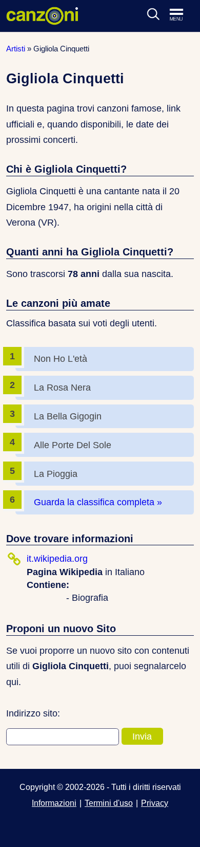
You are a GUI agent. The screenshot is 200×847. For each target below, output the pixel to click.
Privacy (154, 802)
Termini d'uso (109, 802)
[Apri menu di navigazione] (181, 15)
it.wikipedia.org (57, 559)
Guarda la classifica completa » (98, 502)
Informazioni (54, 802)
